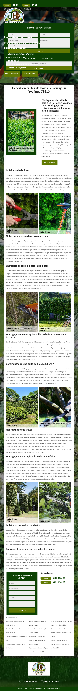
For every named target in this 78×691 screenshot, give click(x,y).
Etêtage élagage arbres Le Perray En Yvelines (15, 646)
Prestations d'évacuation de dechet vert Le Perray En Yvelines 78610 (61, 632)
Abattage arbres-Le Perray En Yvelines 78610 (15, 623)
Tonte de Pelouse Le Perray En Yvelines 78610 (38, 631)
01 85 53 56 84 (59, 578)
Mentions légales (53, 688)
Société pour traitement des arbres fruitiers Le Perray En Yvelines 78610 (37, 640)
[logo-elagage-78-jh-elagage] (14, 12)
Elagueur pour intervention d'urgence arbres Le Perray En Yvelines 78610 (60, 644)
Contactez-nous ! (29, 74)
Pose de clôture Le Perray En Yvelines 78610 (37, 623)
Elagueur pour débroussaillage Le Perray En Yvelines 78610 (38, 650)
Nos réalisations (11, 74)
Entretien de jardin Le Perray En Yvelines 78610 (15, 631)
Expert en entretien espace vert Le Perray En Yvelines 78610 (61, 623)
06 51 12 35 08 (59, 582)
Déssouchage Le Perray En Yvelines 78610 (16, 638)
